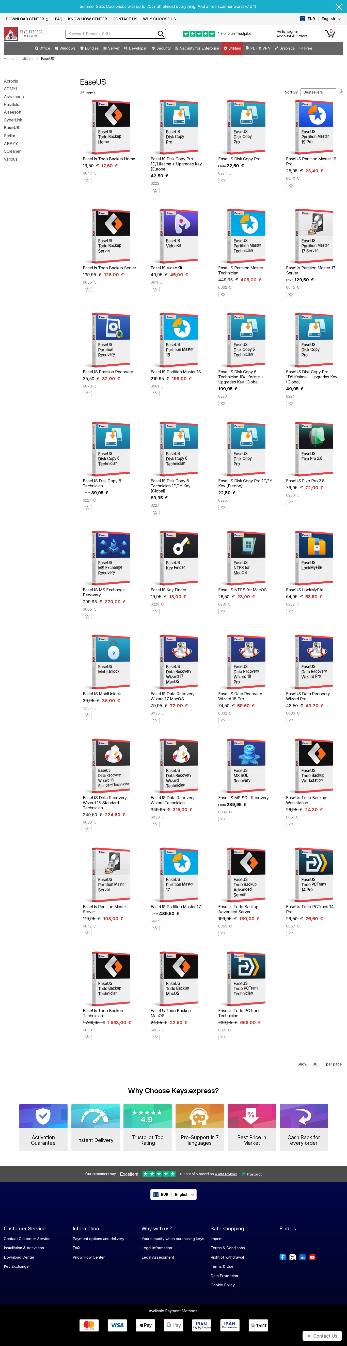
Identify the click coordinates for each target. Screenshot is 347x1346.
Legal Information (156, 1247)
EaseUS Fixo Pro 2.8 (305, 480)
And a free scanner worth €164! (226, 6)
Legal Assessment (157, 1257)
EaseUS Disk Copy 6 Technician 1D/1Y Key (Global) (171, 485)
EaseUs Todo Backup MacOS (171, 1013)
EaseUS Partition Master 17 (176, 906)
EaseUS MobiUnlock (102, 693)
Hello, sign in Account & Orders (292, 33)
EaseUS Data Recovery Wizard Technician (173, 800)
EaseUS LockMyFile (304, 589)
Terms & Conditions (228, 1247)
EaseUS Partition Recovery (108, 371)
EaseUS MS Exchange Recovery (104, 592)
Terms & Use (222, 1266)
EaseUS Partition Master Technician (240, 270)
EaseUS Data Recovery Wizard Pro (308, 696)
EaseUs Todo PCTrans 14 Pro (310, 909)
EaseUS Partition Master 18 (176, 371)
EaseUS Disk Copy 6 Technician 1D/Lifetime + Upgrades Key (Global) (241, 376)
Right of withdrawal (227, 1257)
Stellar (9, 136)
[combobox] (116, 34)
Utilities (27, 58)
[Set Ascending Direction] (341, 92)
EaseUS (11, 128)
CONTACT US (125, 19)
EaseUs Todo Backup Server (109, 267)
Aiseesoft (12, 112)
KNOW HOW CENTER (87, 19)
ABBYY (11, 144)
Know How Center (89, 1257)
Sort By (291, 92)
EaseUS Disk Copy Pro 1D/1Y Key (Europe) (245, 483)
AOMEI (10, 89)
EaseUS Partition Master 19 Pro (311, 161)
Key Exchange (16, 1266)
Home (9, 58)
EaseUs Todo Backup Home (109, 158)
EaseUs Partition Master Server (105, 909)
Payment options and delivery (98, 1238)
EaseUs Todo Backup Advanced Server (238, 909)
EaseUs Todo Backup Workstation (306, 800)
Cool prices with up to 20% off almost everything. (151, 6)
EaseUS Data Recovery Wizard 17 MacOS (173, 696)
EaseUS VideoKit (166, 267)
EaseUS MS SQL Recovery (243, 797)
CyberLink (13, 120)
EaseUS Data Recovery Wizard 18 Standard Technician (105, 802)
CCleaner (12, 151)
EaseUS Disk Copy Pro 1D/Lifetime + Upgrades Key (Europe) (176, 164)
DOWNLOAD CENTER (25, 19)
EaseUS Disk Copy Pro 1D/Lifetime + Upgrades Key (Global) (311, 376)
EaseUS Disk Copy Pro (239, 158)
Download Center (19, 1257)
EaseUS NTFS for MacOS (242, 589)
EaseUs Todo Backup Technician (103, 1013)
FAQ (58, 19)
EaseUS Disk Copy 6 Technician (102, 483)
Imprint (217, 1238)
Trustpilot (243, 33)
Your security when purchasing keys (172, 1238)
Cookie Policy (223, 1284)
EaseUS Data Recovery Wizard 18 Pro (240, 696)
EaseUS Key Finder (168, 589)
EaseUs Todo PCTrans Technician (239, 1013)
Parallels (11, 104)
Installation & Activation (24, 1247)
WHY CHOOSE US (159, 19)
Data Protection (224, 1275)
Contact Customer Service (27, 1238)
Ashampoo (14, 97)
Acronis (11, 81)
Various (11, 159)
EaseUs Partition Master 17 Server (311, 270)
